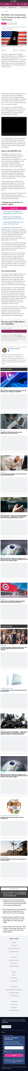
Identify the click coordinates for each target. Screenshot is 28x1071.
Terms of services (17, 335)
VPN (21, 227)
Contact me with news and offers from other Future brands (14, 1051)
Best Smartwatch (14, 981)
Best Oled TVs (14, 978)
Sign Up (14, 1055)
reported (11, 107)
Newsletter (24, 50)
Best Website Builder (14, 951)
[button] (2, 4)
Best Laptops (14, 957)
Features (4, 23)
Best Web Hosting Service (14, 948)
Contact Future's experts (7, 1035)
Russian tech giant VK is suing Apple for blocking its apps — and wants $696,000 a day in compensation (14, 894)
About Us (4, 1032)
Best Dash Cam (14, 1004)
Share (5, 50)
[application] (14, 126)
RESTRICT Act (18, 59)
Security (6, 11)
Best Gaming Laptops (14, 960)
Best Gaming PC (14, 963)
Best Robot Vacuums (14, 1010)
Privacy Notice (19, 336)
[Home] (14, 1)
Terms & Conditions (12, 1061)
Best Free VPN (14, 945)
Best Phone (14, 972)
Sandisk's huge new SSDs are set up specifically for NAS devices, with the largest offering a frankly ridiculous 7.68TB (13, 919)
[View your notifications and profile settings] (18, 4)
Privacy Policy (18, 1060)
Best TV (14, 975)
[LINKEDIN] (9, 351)
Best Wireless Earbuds (14, 992)
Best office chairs (13, 7)
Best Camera (14, 1001)
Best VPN (14, 942)
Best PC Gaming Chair (14, 966)
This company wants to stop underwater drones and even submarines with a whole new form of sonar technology (14, 911)
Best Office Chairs (14, 995)
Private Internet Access (13, 229)
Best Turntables (14, 986)
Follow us (16, 50)
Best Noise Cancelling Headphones (14, 989)
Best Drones (14, 1007)
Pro (2, 11)
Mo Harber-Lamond (12, 23)
